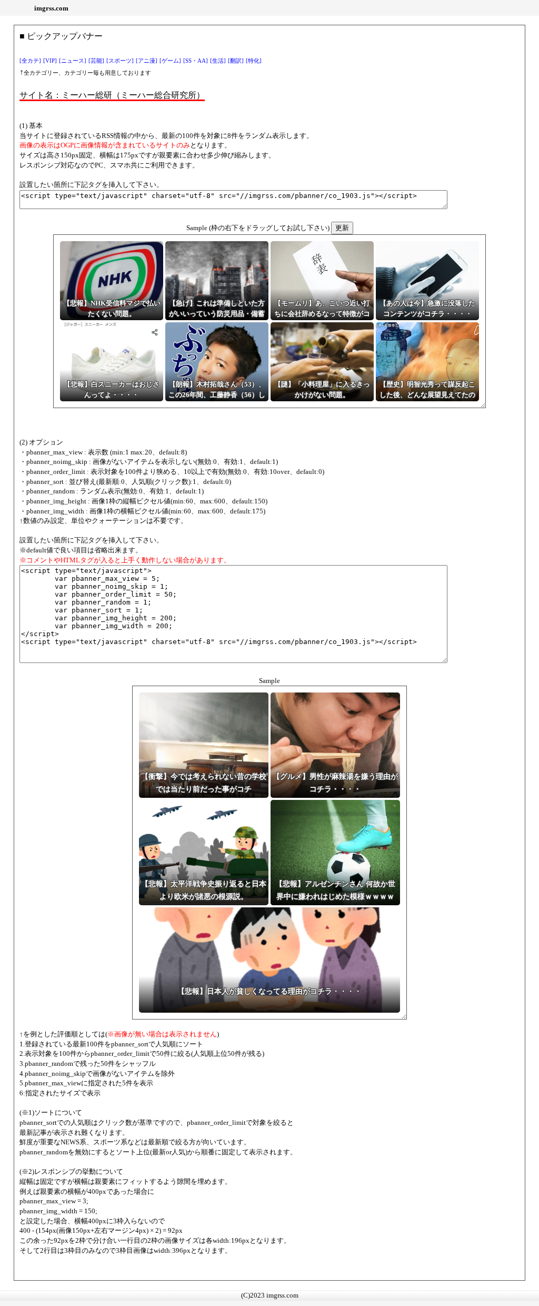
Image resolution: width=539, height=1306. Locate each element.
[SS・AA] (195, 61)
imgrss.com (51, 8)
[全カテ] (30, 61)
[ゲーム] (170, 61)
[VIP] (50, 61)
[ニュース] (72, 61)
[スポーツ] (120, 61)
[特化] (254, 61)
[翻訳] (236, 61)
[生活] (218, 61)
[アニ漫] (146, 61)
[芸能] (96, 61)
